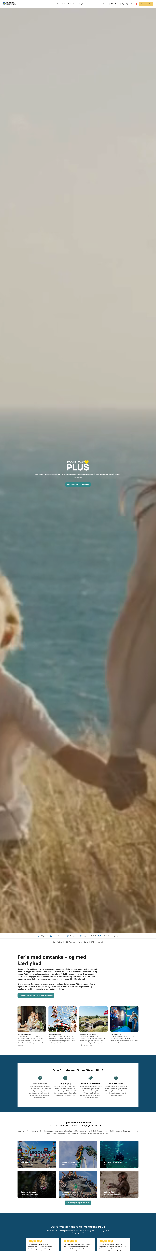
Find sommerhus (146, 4)
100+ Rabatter (70, 942)
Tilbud (63, 4)
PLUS (56, 4)
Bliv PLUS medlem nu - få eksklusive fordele (36, 995)
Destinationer (72, 4)
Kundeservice (96, 4)
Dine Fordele (57, 942)
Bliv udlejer (115, 4)
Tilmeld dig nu (83, 942)
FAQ (92, 942)
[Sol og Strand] (9, 4)
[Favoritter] (127, 4)
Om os (105, 4)
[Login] (132, 4)
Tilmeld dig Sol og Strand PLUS (78, 1203)
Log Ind (100, 942)
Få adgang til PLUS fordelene (78, 484)
